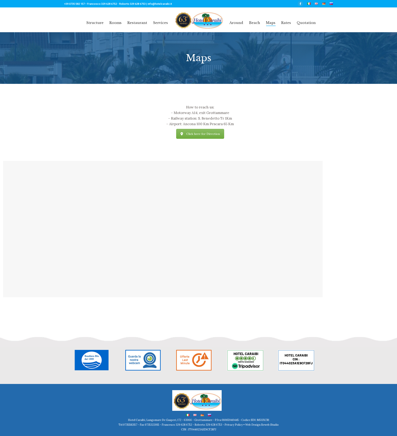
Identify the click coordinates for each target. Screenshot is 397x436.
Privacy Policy (234, 424)
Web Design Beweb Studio (262, 424)
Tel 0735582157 (128, 424)
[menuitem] (309, 4)
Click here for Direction (203, 134)
